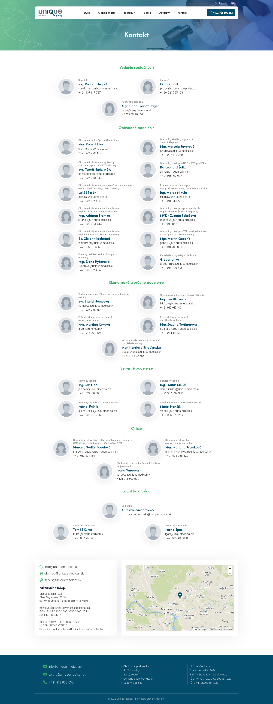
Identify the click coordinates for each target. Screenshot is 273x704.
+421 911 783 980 (171, 247)
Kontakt (182, 12)
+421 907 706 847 (89, 152)
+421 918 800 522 (128, 478)
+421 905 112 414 (89, 201)
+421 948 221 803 (89, 332)
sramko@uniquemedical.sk (94, 219)
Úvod (87, 12)
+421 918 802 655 (133, 355)
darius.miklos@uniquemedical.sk (179, 389)
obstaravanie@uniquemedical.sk (141, 351)
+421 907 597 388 (171, 393)
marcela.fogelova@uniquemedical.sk (95, 451)
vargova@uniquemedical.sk (133, 474)
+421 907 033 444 (90, 224)
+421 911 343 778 (171, 201)
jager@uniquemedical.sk (137, 110)
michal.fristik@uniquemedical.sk (97, 410)
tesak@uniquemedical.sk (93, 196)
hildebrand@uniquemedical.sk (96, 242)
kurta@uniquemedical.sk (88, 534)
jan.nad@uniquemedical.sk (94, 389)
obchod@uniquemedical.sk (64, 573)
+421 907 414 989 (171, 154)
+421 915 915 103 (171, 307)
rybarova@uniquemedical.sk (95, 266)
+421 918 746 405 (171, 267)
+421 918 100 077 (171, 175)
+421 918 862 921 (171, 224)
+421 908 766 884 (89, 309)
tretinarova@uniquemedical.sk (178, 328)
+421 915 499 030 (176, 538)
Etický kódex (130, 674)
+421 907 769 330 (84, 538)
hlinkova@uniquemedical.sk (177, 303)
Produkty (128, 12)
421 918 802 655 (223, 13)
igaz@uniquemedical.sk (179, 534)
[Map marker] (180, 595)
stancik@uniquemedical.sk (176, 410)
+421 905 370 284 (171, 415)
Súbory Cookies (132, 682)
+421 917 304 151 (84, 455)
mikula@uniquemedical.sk (175, 196)
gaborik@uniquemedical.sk (176, 242)
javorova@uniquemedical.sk (177, 150)
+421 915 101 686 (89, 247)
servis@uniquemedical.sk (62, 580)
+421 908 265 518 (133, 114)
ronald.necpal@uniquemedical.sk (98, 88)
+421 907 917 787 (89, 92)
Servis (147, 12)
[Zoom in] (230, 568)
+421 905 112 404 (89, 270)
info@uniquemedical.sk (62, 567)
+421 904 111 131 (170, 332)
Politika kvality (131, 670)
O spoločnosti (106, 12)
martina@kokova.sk (90, 328)
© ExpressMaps (199, 629)
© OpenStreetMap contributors (220, 629)
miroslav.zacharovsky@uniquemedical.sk (146, 514)
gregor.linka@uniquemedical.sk (179, 263)
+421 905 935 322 (176, 455)
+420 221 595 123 (171, 92)
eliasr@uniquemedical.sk (93, 148)
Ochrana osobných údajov (138, 678)
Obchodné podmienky (136, 666)
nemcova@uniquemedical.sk (95, 305)
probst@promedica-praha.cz (178, 88)
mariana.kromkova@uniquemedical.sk (188, 451)
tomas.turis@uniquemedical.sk (96, 173)
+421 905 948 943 (90, 178)
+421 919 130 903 (89, 393)
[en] (234, 3)
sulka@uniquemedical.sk (175, 171)
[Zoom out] (230, 573)
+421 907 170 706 (89, 415)
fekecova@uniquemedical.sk (177, 219)
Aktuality (164, 12)
